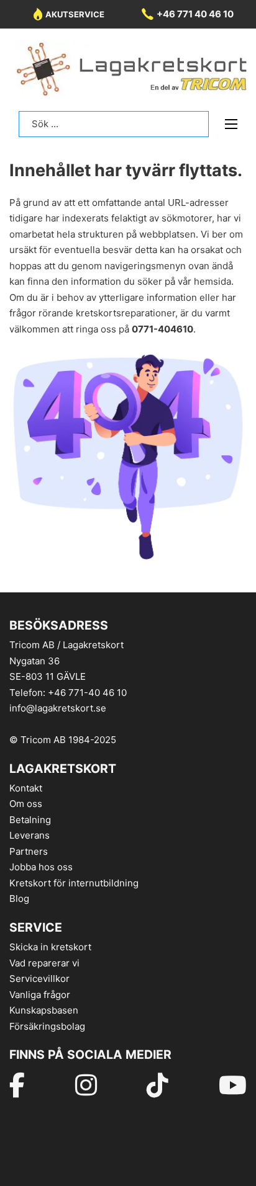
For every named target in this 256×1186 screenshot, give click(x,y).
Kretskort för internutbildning (74, 883)
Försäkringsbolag (47, 1026)
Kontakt (25, 788)
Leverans (29, 835)
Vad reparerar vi (44, 963)
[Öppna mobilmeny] (231, 124)
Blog (19, 898)
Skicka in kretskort (50, 947)
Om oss (25, 803)
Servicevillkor (39, 978)
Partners (28, 851)
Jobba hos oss (41, 867)
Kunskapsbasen (43, 1010)
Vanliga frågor (39, 995)
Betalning (30, 820)
